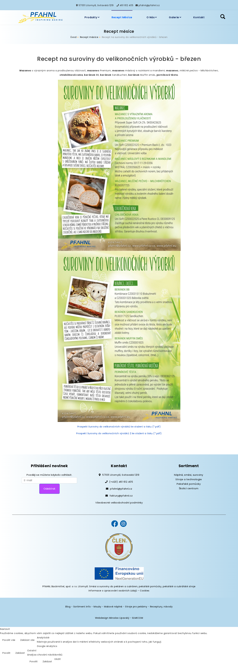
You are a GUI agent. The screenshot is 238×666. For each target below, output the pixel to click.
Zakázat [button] (20, 653)
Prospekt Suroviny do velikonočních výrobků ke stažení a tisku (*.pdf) (119, 426)
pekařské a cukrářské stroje (179, 586)
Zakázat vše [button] (27, 640)
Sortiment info (82, 606)
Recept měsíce (122, 17)
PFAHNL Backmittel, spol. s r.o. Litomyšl (65, 586)
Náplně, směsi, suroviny (188, 474)
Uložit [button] (57, 659)
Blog (67, 606)
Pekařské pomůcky (189, 484)
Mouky (97, 606)
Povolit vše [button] (8, 640)
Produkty (91, 17)
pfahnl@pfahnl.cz (149, 5)
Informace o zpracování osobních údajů (113, 590)
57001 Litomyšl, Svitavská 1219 (96, 5)
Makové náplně (113, 606)
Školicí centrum (188, 488)
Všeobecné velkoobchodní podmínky (119, 502)
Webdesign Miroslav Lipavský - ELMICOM (119, 618)
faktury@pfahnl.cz (121, 495)
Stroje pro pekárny (136, 606)
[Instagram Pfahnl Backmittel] (123, 523)
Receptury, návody (161, 606)
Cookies (144, 590)
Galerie (174, 17)
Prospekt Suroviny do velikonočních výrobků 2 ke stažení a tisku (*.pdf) (119, 433)
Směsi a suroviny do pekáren (106, 586)
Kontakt (199, 17)
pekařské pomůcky (150, 586)
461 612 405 (126, 5)
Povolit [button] (6, 653)
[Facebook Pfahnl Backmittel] (114, 523)
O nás (151, 17)
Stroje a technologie (189, 479)
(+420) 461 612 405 (121, 481)
